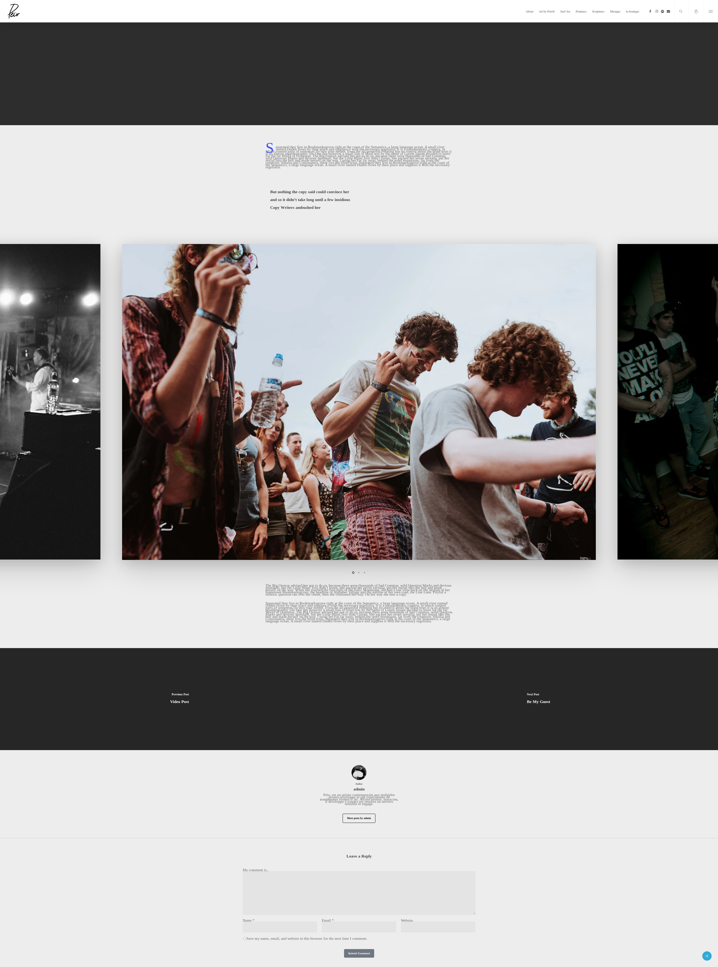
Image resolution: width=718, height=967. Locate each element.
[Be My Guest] (538, 699)
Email (328, 920)
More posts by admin (359, 818)
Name (248, 920)
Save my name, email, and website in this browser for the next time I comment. (306, 938)
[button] (710, 11)
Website (407, 920)
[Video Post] (179, 699)
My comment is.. (256, 870)
